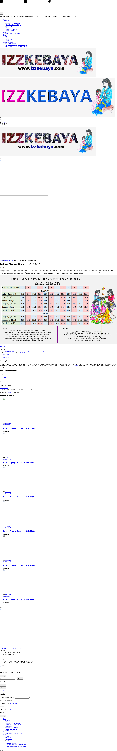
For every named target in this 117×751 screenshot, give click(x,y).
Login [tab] (4, 690)
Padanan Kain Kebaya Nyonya (14, 33)
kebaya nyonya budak (23, 352)
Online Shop (6, 20)
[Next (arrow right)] (2, 750)
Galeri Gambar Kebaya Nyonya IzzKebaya (17, 46)
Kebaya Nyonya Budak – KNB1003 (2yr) (19, 462)
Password (3, 700)
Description (6, 354)
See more (2, 346)
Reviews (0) (6, 357)
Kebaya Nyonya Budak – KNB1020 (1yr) (19, 497)
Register (10, 709)
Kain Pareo (9, 26)
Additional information (9, 356)
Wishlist (8, 40)
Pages (4, 35)
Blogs (4, 32)
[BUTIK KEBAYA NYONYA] (48, 155)
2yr (5, 377)
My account (9, 39)
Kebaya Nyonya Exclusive (13, 23)
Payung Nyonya (10, 30)
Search (21, 678)
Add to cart (8, 594)
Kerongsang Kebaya (11, 29)
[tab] (60, 354)
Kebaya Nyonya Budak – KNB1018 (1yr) (19, 565)
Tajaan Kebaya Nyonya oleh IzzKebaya (16, 45)
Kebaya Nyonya (10, 22)
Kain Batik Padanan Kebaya (13, 25)
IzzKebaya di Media (11, 43)
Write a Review (4, 388)
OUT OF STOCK (8, 260)
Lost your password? (15, 703)
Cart (7, 36)
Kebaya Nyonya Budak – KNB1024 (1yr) (19, 599)
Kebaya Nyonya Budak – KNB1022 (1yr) (19, 428)
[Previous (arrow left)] (0, 750)
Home (4, 19)
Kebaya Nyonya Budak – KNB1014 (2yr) (19, 531)
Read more (8, 423)
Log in (2, 706)
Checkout (8, 37)
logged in (9, 392)
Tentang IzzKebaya (8, 42)
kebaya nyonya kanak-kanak (37, 352)
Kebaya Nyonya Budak (12, 27)
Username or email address (7, 697)
